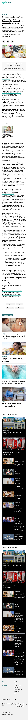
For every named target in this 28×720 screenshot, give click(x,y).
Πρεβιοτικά (10, 307)
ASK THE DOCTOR (17, 685)
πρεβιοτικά (22, 115)
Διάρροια (19, 304)
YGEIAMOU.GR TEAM (6, 36)
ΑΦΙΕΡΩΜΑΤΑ (16, 691)
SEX (14, 695)
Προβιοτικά (19, 307)
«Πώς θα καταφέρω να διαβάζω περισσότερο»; (19, 473)
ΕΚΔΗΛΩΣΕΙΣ (16, 687)
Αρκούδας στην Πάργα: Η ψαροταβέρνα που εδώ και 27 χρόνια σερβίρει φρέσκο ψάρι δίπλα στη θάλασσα (18, 508)
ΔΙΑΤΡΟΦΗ (4, 14)
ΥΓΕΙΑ (3, 681)
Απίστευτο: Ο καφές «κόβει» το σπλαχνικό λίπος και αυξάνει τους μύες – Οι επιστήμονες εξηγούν (19, 463)
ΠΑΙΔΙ (15, 693)
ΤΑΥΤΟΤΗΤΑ (8, 703)
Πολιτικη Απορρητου (13, 704)
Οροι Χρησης (25, 704)
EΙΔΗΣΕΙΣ (15, 681)
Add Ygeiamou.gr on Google (13, 68)
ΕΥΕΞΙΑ (3, 683)
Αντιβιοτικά (10, 304)
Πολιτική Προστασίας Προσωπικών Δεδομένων (20, 705)
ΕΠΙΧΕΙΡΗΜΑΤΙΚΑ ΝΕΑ (18, 689)
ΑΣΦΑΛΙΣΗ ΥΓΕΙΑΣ (5, 685)
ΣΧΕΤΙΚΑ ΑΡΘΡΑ (8, 315)
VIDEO (15, 683)
